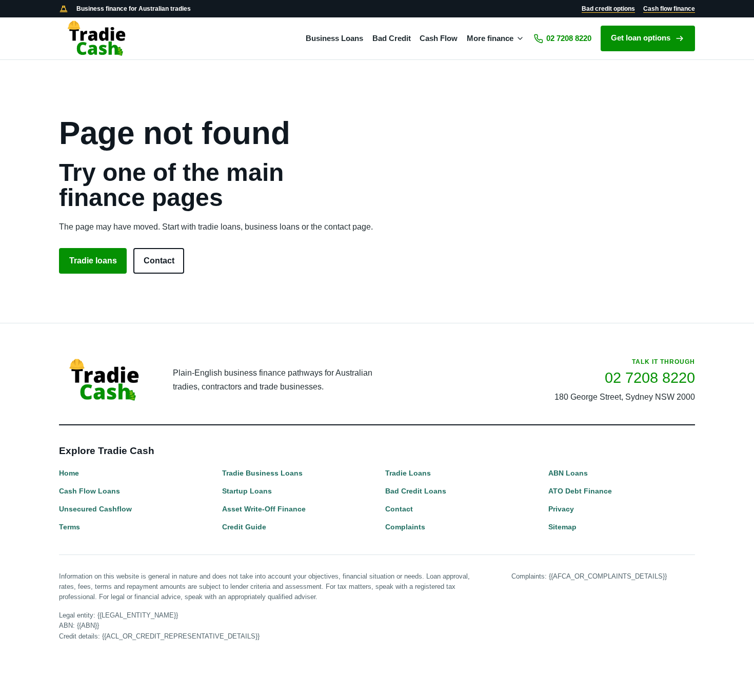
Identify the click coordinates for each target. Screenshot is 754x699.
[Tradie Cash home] (97, 38)
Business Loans (334, 38)
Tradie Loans (408, 473)
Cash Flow (439, 38)
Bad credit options (608, 8)
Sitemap (562, 527)
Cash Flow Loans (89, 491)
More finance (490, 38)
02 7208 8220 (568, 38)
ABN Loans (568, 473)
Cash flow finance (669, 8)
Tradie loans (93, 260)
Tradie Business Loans (262, 473)
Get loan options (640, 38)
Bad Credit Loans (415, 491)
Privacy (561, 509)
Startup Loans (247, 491)
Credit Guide (244, 527)
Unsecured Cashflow (95, 509)
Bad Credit (391, 38)
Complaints (405, 527)
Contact (159, 260)
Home (69, 473)
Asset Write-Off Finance (264, 509)
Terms (69, 527)
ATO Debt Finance (580, 491)
